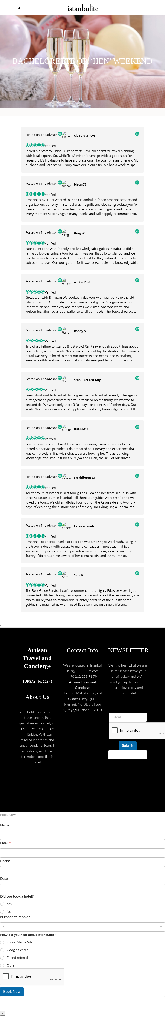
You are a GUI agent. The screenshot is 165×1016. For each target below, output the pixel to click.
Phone (6, 861)
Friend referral (17, 957)
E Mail (127, 707)
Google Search (18, 950)
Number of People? (15, 917)
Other (11, 965)
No (9, 911)
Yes (9, 904)
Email (5, 843)
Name (6, 825)
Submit (127, 746)
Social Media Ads (19, 942)
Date (4, 878)
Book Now (11, 992)
